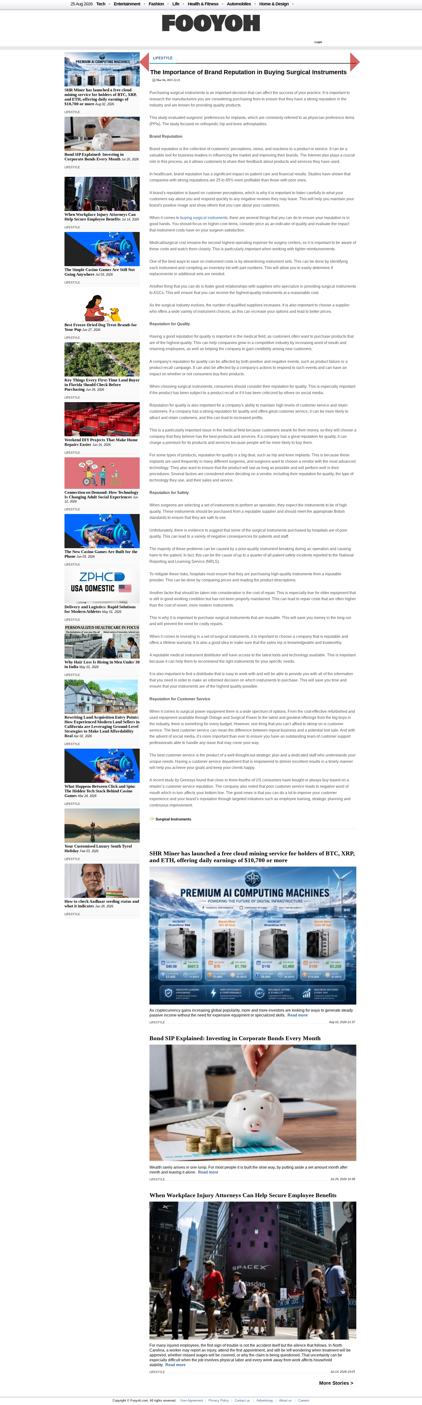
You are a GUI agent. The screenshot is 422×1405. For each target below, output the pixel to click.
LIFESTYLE (72, 112)
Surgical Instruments (173, 819)
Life (175, 3)
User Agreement (191, 1400)
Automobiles (239, 3)
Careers (303, 1400)
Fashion (156, 3)
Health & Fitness (203, 3)
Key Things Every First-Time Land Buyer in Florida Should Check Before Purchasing (102, 385)
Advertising (265, 1400)
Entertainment (127, 3)
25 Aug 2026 (82, 3)
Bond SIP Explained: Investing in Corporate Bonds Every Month (94, 156)
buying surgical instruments (204, 218)
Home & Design (274, 3)
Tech (100, 3)
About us (285, 1400)
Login (318, 42)
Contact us (242, 1400)
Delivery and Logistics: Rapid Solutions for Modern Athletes (100, 609)
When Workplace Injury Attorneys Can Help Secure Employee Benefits (100, 216)
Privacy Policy (219, 1400)
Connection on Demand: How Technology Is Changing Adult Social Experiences (101, 494)
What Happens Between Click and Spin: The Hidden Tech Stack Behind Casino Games (100, 791)
